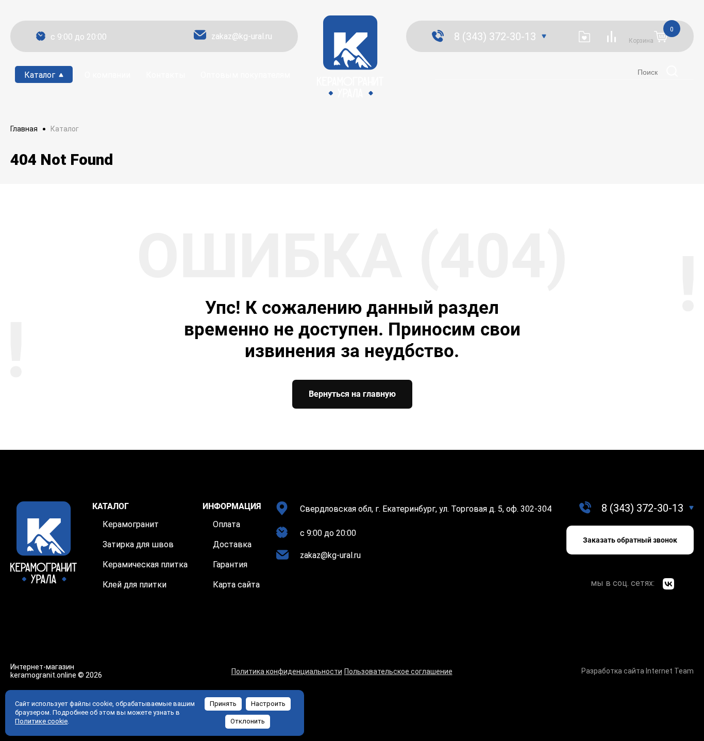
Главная (24, 129)
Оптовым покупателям (245, 75)
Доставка (232, 544)
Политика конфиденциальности (286, 671)
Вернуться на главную (352, 394)
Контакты (166, 75)
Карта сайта (236, 585)
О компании (107, 75)
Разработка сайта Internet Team (637, 671)
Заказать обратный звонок (630, 540)
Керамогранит (131, 524)
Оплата (226, 524)
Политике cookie (41, 721)
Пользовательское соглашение (398, 671)
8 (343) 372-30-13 (495, 36)
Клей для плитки (134, 585)
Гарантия (230, 564)
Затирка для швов (138, 544)
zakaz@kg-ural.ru (241, 36)
